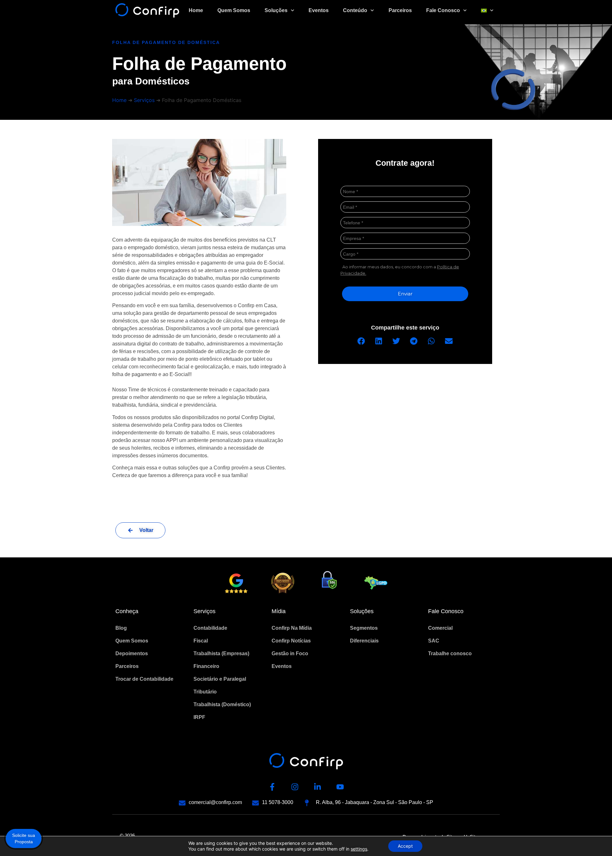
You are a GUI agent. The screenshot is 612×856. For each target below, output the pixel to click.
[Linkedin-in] (317, 787)
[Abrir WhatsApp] (596, 840)
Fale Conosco (443, 10)
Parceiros (400, 10)
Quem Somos (233, 10)
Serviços (144, 100)
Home (196, 10)
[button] (361, 341)
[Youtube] (340, 787)
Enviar (405, 294)
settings (359, 849)
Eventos (319, 10)
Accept (405, 846)
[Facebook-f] (272, 787)
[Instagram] (295, 787)
